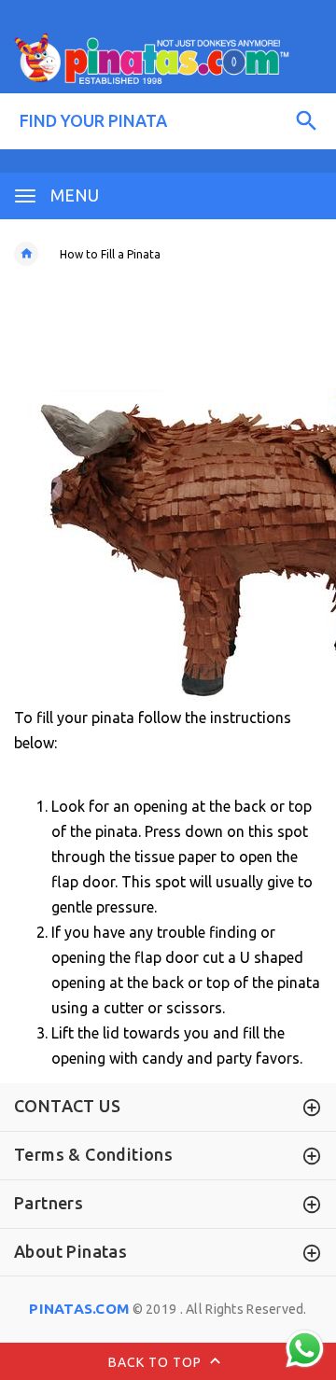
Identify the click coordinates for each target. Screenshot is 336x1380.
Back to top (156, 1362)
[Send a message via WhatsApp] (305, 1349)
